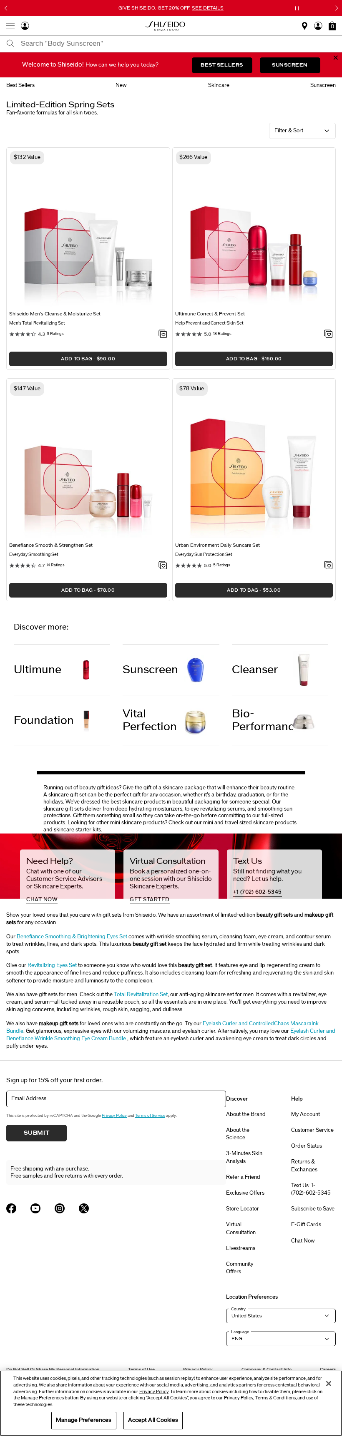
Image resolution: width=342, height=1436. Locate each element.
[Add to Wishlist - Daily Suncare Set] (328, 566)
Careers (328, 1369)
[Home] (166, 25)
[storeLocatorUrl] (305, 28)
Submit (37, 1133)
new (121, 85)
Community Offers (239, 1268)
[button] (332, 25)
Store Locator (242, 1209)
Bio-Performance (262, 720)
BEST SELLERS (222, 65)
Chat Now (303, 1241)
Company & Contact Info (266, 1369)
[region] (171, 1403)
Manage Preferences (83, 1420)
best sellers (20, 85)
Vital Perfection (150, 720)
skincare (218, 85)
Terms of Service (150, 1116)
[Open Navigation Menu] (10, 26)
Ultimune (37, 670)
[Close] (328, 1383)
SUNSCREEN (290, 65)
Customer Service (312, 1130)
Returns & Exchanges (304, 1165)
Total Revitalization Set (141, 994)
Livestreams (240, 1248)
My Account (305, 1114)
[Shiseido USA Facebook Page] (11, 1208)
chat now (42, 900)
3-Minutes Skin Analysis (244, 1157)
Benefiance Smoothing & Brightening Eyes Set (72, 937)
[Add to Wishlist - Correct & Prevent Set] (328, 335)
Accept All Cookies (153, 1420)
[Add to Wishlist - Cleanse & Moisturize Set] (162, 335)
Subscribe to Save (312, 1209)
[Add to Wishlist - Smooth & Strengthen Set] (162, 566)
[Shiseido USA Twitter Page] (84, 1208)
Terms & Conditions (275, 1398)
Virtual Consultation (241, 1228)
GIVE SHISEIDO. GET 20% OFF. (171, 8)
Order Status (306, 1146)
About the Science (237, 1134)
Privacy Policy (114, 1116)
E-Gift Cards (306, 1225)
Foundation (44, 720)
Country (238, 1309)
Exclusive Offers (245, 1193)
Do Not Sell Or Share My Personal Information (52, 1369)
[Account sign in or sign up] (25, 27)
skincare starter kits (77, 830)
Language (240, 1332)
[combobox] (178, 44)
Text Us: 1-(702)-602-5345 (311, 1189)
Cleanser (255, 670)
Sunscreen (150, 670)
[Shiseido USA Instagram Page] (60, 1208)
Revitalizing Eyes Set (52, 965)
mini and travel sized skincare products (250, 823)
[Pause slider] (297, 8)
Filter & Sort (288, 131)
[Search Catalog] (10, 44)
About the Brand (246, 1114)
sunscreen (323, 85)
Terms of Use (141, 1369)
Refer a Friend (243, 1177)
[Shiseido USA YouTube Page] (35, 1208)
